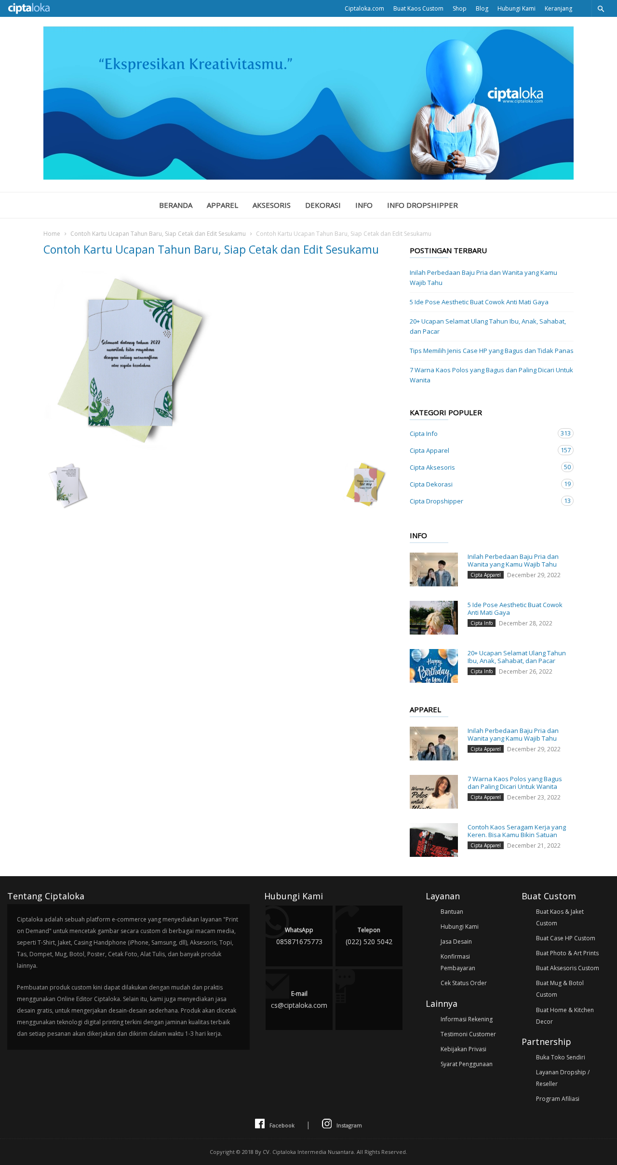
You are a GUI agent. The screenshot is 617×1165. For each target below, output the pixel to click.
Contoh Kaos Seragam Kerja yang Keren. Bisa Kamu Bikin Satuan (517, 831)
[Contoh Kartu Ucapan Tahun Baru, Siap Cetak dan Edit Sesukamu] (216, 362)
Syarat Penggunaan (467, 1064)
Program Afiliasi (557, 1099)
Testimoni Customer (468, 1034)
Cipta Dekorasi (482, 483)
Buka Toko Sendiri (560, 1057)
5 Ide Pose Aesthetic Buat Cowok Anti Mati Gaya (479, 302)
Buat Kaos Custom (418, 8)
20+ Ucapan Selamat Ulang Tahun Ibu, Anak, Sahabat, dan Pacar (488, 326)
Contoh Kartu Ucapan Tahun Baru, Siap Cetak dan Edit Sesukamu (158, 234)
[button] (600, 8)
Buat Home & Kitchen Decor (565, 1016)
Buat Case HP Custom (565, 938)
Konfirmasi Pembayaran (458, 962)
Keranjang (558, 8)
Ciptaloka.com (364, 8)
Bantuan (452, 912)
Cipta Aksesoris (482, 467)
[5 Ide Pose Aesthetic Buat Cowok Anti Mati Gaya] (434, 618)
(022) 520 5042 (369, 936)
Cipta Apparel (482, 450)
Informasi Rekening (467, 1019)
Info (364, 205)
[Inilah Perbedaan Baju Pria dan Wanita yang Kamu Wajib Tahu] (434, 569)
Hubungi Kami (516, 8)
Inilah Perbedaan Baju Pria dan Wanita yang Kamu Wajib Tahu (483, 277)
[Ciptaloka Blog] (308, 177)
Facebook (282, 1125)
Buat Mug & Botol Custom (560, 989)
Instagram (349, 1125)
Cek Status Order (464, 983)
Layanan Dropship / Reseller (563, 1078)
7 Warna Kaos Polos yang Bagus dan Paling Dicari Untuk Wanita (491, 375)
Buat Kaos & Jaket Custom (560, 917)
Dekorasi (323, 205)
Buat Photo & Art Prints (567, 953)
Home (51, 234)
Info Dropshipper (422, 205)
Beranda (175, 205)
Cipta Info (482, 433)
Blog (482, 8)
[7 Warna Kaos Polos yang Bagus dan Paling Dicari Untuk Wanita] (434, 792)
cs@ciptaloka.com (299, 999)
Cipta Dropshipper (482, 500)
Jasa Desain (456, 941)
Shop (460, 8)
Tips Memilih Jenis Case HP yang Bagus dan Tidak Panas (492, 350)
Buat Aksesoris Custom (567, 968)
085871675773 (299, 936)
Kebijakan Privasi (463, 1049)
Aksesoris (272, 205)
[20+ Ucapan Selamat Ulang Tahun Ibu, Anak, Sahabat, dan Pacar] (434, 666)
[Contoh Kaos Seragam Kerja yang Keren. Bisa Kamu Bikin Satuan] (434, 840)
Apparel (222, 205)
